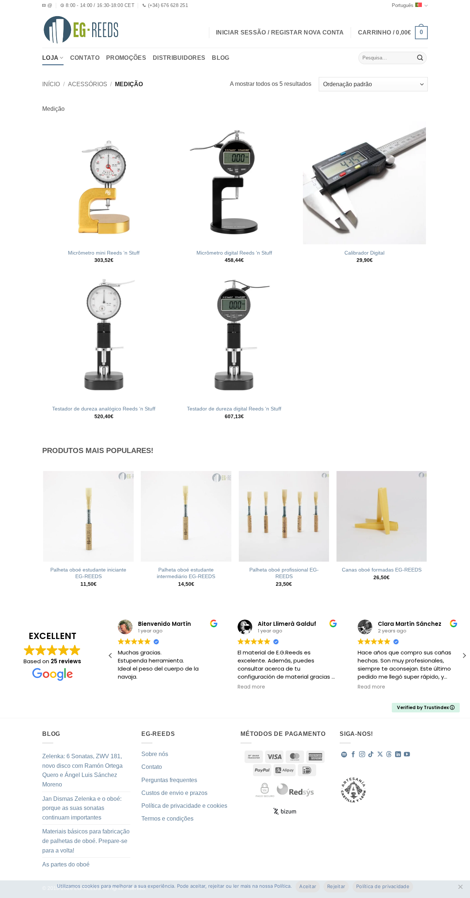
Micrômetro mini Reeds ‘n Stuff (104, 253)
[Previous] (43, 535)
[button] (393, 33)
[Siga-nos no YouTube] (407, 754)
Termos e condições (167, 818)
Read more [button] (251, 687)
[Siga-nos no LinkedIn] (398, 754)
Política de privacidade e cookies (184, 806)
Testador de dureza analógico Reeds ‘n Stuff (103, 409)
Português (402, 5)
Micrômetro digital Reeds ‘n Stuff (234, 253)
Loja (50, 58)
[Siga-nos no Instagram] (362, 754)
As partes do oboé (66, 864)
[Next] (426, 535)
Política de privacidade (382, 886)
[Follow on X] (380, 754)
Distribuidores (179, 58)
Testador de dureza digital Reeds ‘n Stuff (234, 409)
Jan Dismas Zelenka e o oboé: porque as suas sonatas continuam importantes (82, 808)
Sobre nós (154, 754)
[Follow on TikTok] (371, 754)
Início (51, 84)
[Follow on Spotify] (344, 754)
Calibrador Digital (364, 253)
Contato (85, 58)
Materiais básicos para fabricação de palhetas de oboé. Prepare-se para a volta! (86, 840)
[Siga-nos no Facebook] (353, 754)
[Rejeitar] (460, 889)
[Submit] (420, 58)
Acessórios (87, 84)
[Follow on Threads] (389, 754)
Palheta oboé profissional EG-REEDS (284, 573)
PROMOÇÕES (126, 58)
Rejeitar (336, 886)
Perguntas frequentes (169, 780)
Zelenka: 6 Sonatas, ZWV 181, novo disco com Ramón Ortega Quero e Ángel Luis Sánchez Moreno (82, 770)
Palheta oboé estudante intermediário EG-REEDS (186, 573)
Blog (220, 58)
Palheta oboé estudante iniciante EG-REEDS (88, 573)
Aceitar (307, 886)
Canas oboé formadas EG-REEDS (382, 570)
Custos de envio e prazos (174, 793)
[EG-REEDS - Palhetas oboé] (80, 29)
